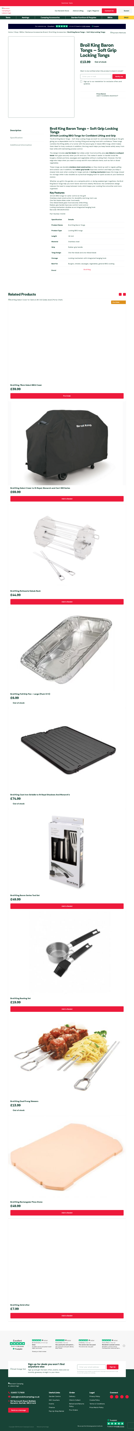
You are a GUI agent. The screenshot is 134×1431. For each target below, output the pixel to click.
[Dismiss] (130, 3)
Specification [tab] (16, 137)
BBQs (22, 32)
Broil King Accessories (57, 32)
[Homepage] (8, 10)
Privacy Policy (95, 1396)
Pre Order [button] (67, 396)
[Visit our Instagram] (116, 1396)
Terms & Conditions (97, 1404)
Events (51, 1404)
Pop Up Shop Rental (56, 1411)
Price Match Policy (96, 1407)
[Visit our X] (127, 1396)
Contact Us (109, 11)
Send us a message (18, 1410)
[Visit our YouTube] (122, 1396)
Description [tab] (15, 130)
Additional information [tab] (21, 145)
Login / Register (93, 11)
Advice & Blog (78, 11)
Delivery (72, 1396)
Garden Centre (54, 1396)
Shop (16, 32)
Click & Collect (75, 1400)
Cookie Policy (95, 1400)
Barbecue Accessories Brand (36, 32)
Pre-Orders (73, 1410)
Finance (52, 1407)
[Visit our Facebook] (111, 1396)
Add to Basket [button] (67, 499)
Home (10, 32)
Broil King (87, 269)
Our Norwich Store (62, 11)
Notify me (119, 76)
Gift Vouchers (54, 1400)
